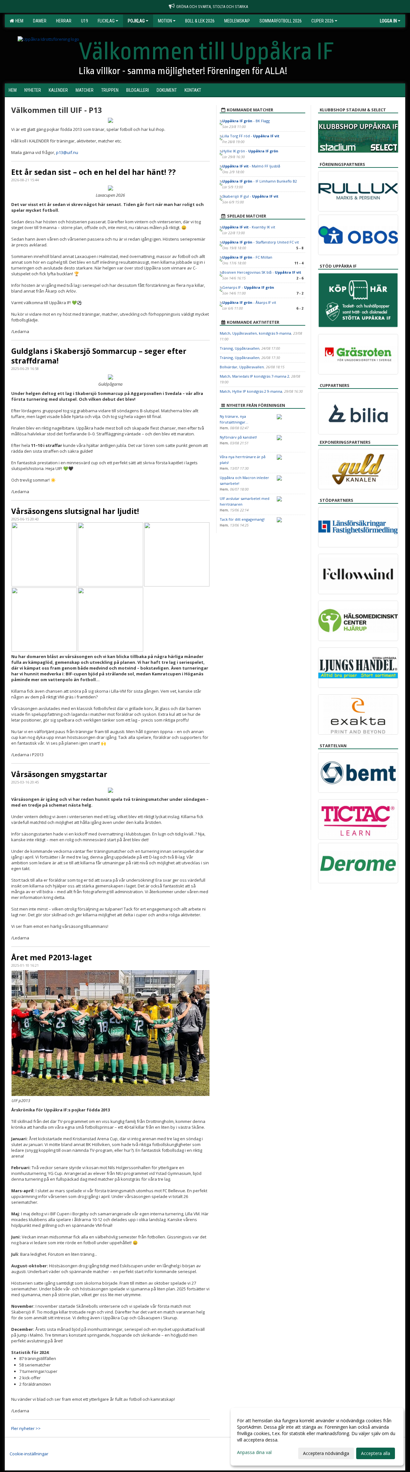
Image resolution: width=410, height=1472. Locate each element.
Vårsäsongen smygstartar (59, 774)
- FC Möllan (247, 257)
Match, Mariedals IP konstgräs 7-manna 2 (254, 376)
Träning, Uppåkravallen (239, 348)
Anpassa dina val (254, 1452)
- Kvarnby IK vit (248, 227)
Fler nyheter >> (26, 1428)
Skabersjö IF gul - (250, 196)
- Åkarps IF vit (249, 302)
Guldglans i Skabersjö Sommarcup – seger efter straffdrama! (98, 356)
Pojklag (136, 20)
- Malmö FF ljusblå (251, 166)
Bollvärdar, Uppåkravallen (242, 366)
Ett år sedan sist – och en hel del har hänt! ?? (93, 172)
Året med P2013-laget (51, 957)
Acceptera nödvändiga (326, 1453)
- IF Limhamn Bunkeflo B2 (259, 181)
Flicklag (106, 20)
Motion (165, 20)
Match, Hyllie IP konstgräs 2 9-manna (251, 391)
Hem (18, 20)
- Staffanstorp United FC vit (260, 242)
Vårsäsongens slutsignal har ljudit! (75, 511)
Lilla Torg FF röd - (250, 135)
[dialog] (317, 1437)
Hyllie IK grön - (250, 151)
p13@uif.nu (67, 152)
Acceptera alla (375, 1453)
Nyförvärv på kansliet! (238, 437)
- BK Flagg (246, 120)
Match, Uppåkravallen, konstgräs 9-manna (255, 333)
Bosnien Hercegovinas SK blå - (261, 272)
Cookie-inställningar (29, 1454)
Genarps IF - (248, 287)
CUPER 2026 (322, 20)
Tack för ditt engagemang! (242, 519)
